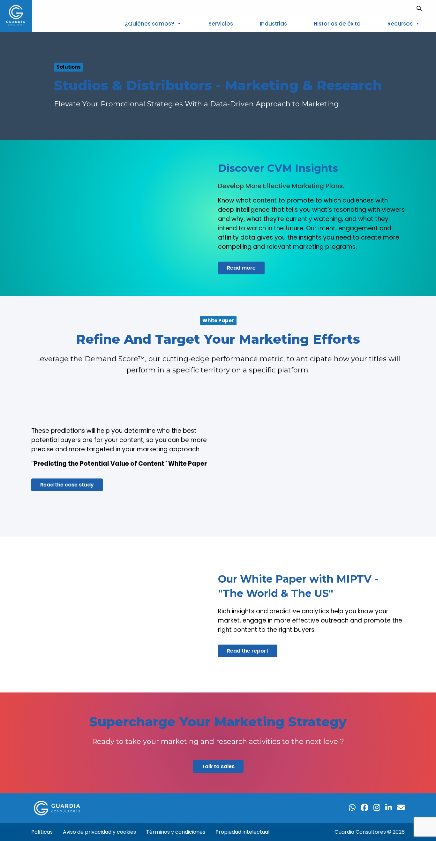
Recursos (400, 23)
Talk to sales (218, 766)
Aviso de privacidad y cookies (99, 832)
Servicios (220, 23)
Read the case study (67, 484)
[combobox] (425, 8)
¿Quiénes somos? (149, 23)
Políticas (42, 832)
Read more (241, 267)
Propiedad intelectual (242, 832)
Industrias (273, 23)
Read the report (247, 650)
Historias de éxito (337, 23)
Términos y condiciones (175, 832)
